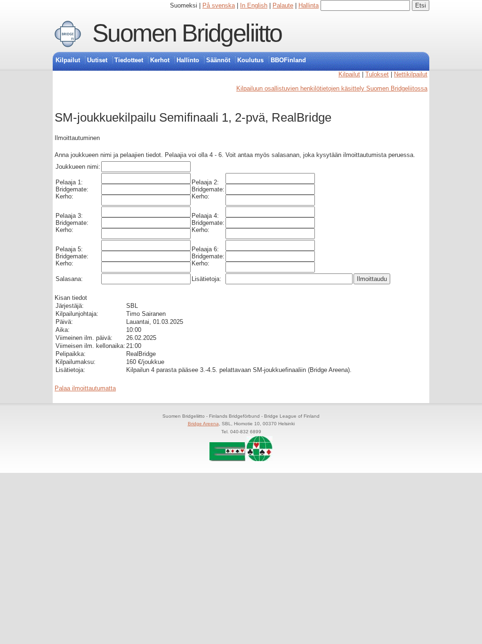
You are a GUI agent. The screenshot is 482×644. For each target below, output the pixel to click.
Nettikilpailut (410, 74)
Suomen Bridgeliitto (187, 33)
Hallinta (308, 5)
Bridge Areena (203, 423)
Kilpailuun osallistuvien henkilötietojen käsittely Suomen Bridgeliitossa (331, 88)
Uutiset (97, 60)
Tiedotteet (128, 60)
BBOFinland (288, 60)
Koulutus (250, 60)
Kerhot (159, 60)
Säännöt (218, 60)
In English (253, 5)
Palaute (283, 5)
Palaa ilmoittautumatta (85, 388)
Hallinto (188, 60)
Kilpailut (68, 60)
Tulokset (377, 74)
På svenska (218, 5)
